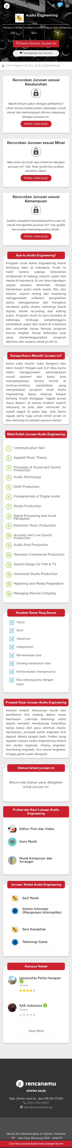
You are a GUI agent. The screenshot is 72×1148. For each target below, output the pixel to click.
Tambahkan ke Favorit (37, 53)
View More (36, 1031)
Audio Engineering (46, 65)
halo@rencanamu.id (38, 1107)
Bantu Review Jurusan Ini (37, 43)
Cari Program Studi (18, 65)
